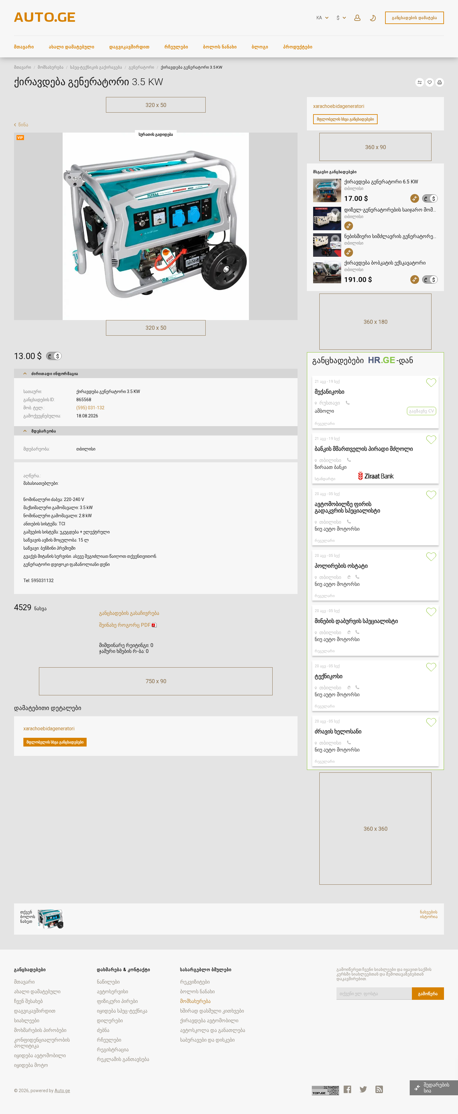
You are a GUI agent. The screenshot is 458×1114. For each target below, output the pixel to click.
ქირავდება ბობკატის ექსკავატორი (385, 263)
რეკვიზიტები (195, 982)
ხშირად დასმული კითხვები (212, 1011)
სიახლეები (26, 1021)
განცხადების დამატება (414, 18)
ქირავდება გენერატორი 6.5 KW (381, 182)
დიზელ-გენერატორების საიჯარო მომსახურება (391, 210)
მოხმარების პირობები (40, 1030)
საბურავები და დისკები (207, 1040)
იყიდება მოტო (31, 1065)
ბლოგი (260, 46)
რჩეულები (176, 46)
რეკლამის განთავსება (123, 1059)
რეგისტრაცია (113, 1050)
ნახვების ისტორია (429, 914)
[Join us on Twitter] (363, 1089)
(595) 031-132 (90, 407)
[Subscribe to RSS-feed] (380, 1089)
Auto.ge (62, 1090)
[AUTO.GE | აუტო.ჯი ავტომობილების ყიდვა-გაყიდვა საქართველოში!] (45, 20)
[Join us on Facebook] (347, 1089)
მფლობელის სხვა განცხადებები (345, 119)
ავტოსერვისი (112, 992)
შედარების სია (436, 1088)
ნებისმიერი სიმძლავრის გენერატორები (391, 236)
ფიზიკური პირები (117, 1001)
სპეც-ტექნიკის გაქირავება (96, 67)
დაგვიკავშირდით (129, 46)
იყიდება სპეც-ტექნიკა (122, 1011)
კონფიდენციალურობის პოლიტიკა (42, 1043)
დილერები (110, 1021)
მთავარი (24, 46)
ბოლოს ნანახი (220, 46)
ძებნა (103, 1030)
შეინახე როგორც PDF (124, 625)
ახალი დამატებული (71, 46)
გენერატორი (141, 67)
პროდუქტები (297, 46)
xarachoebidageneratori (338, 106)
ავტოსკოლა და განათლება (212, 1030)
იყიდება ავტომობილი (40, 1055)
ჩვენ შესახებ (28, 1001)
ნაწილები (108, 982)
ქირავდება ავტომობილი (209, 1021)
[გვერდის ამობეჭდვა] (439, 82)
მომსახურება (51, 67)
